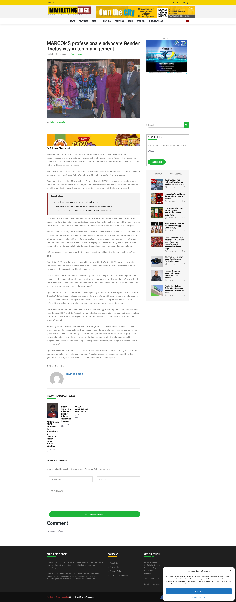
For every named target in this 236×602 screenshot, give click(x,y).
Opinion (141, 21)
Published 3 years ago (57, 54)
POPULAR (159, 174)
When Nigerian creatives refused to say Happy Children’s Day (174, 225)
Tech (130, 21)
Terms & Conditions (119, 575)
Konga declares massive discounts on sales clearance (76, 202)
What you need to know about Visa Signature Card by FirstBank (174, 259)
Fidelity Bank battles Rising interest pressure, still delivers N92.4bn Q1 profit (174, 289)
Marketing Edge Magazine (58, 597)
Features (83, 21)
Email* (151, 151)
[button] (230, 570)
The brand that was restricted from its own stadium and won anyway (174, 182)
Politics (119, 21)
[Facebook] (177, 2)
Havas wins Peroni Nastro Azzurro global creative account (175, 196)
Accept (198, 591)
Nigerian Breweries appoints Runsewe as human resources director (173, 274)
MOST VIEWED (176, 174)
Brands (107, 21)
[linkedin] (183, 2)
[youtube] (187, 2)
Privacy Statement (198, 597)
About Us (114, 563)
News (72, 21)
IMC (94, 21)
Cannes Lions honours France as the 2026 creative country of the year (83, 210)
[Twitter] (173, 2)
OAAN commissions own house (81, 409)
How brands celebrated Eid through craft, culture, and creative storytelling (174, 211)
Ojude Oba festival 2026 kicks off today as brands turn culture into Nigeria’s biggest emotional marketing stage (174, 243)
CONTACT (51, 3)
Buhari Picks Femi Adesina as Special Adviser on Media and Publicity (66, 413)
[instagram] (180, 2)
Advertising (115, 567)
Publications (156, 21)
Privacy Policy (116, 571)
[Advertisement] (166, 98)
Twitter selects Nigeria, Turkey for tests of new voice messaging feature (83, 206)
